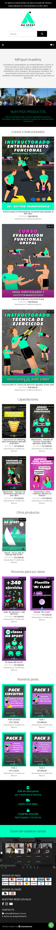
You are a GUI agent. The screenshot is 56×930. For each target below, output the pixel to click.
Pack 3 (42, 768)
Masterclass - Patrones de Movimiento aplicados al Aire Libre (14, 494)
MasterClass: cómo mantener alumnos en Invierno (42, 494)
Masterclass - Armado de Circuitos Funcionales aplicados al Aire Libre (42, 441)
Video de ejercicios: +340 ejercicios (14, 613)
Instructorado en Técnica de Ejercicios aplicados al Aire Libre (28, 384)
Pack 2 (14, 768)
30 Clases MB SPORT (14, 662)
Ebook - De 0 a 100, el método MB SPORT (14, 554)
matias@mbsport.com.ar (15, 913)
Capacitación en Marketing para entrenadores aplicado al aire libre (14, 441)
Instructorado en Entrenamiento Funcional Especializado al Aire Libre (28, 212)
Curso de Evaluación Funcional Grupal (28, 299)
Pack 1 (42, 719)
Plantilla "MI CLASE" (42, 612)
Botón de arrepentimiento (15, 916)
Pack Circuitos (14, 719)
